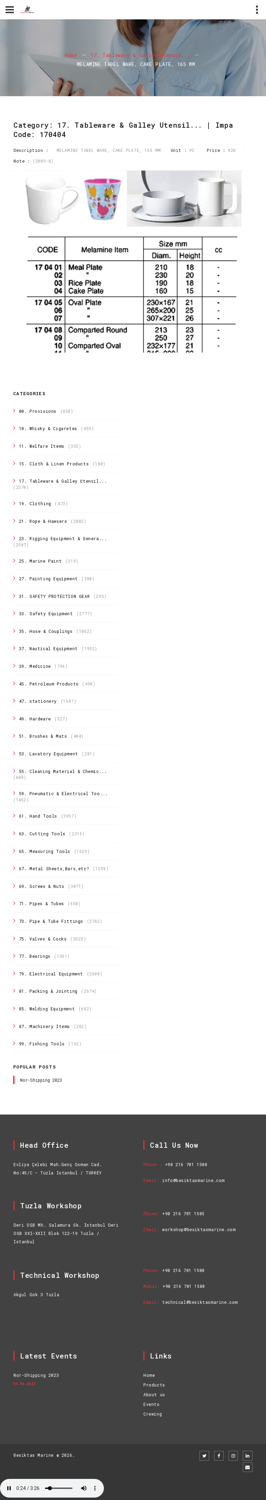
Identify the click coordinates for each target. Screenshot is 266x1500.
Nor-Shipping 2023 (41, 1080)
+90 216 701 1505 (183, 1213)
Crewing (152, 1414)
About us (154, 1394)
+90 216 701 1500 (186, 1164)
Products (154, 1385)
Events (151, 1404)
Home (71, 55)
